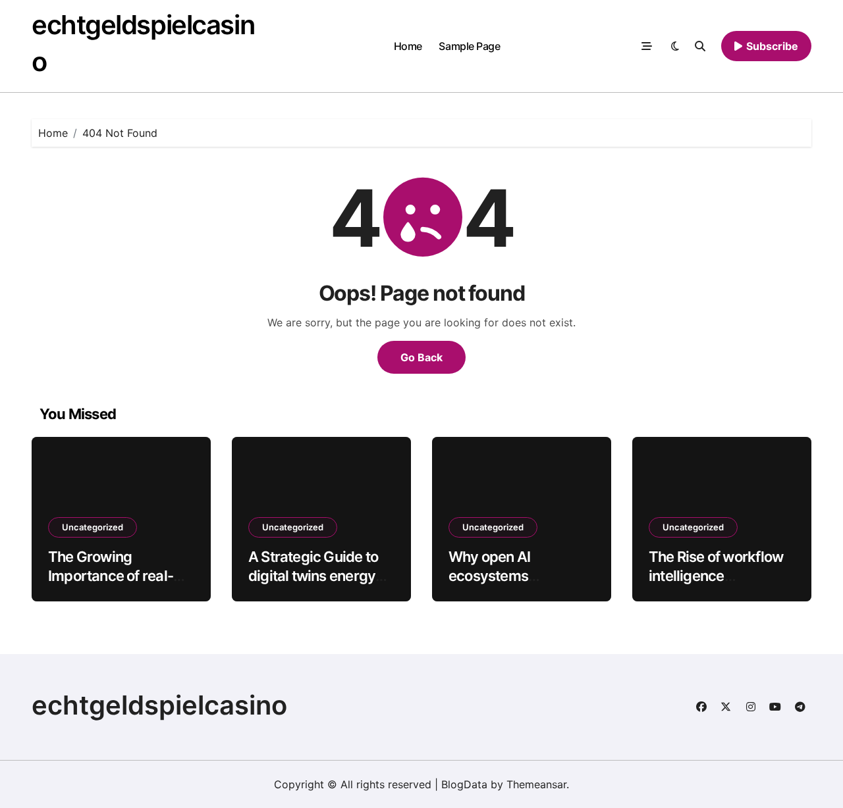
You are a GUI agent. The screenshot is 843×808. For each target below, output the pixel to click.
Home (408, 46)
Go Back (421, 357)
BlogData (464, 784)
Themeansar (536, 784)
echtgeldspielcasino (159, 705)
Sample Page (469, 46)
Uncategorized (92, 527)
